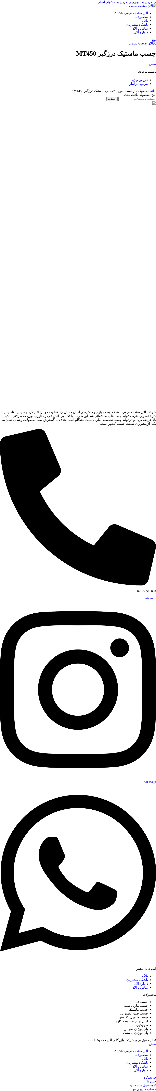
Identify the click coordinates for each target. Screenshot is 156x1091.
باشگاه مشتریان (137, 979)
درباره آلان (141, 983)
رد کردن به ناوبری (143, 2)
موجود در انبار (138, 83)
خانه (153, 91)
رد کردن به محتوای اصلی (114, 2)
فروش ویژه (140, 80)
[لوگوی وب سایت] (142, 6)
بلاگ (145, 976)
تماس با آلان (140, 987)
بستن (152, 63)
